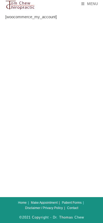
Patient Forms (72, 203)
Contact (72, 208)
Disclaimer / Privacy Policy (44, 208)
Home (22, 203)
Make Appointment (44, 203)
